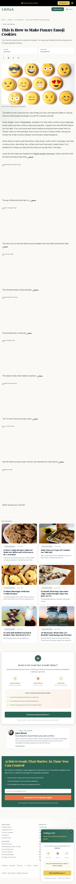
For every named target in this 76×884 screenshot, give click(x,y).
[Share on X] (13, 58)
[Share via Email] (18, 58)
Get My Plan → (63, 3)
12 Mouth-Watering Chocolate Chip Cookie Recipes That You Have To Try (54, 593)
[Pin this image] (59, 167)
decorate (70, 122)
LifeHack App (43, 827)
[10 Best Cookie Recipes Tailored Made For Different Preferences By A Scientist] (19, 533)
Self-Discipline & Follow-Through (11, 846)
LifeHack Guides (6, 827)
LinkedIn (35, 865)
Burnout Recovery (7, 844)
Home (3, 20)
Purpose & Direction (7, 849)
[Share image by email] (70, 167)
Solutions (6, 841)
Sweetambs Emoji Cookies (18, 106)
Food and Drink (19, 20)
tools (18, 116)
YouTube (28, 865)
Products (43, 824)
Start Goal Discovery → (57, 873)
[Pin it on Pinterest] (8, 58)
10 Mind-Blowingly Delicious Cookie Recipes (16, 592)
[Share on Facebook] (4, 58)
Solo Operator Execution (9, 857)
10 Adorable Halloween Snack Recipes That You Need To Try (17, 634)
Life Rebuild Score (7, 830)
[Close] (72, 3)
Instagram (12, 865)
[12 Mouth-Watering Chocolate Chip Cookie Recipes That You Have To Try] (56, 575)
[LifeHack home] (8, 9)
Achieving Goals (6, 838)
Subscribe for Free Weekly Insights (38, 797)
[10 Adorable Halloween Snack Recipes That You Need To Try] (19, 616)
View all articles (20, 746)
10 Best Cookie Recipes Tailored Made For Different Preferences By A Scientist (18, 552)
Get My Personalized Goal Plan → (38, 715)
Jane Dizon (6, 52)
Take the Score (58, 9)
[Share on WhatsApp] (67, 167)
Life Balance (5, 835)
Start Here (6, 824)
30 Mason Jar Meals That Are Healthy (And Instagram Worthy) (56, 634)
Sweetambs (26, 122)
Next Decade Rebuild (8, 854)
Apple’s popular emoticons (44, 153)
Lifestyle (9, 20)
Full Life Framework (7, 832)
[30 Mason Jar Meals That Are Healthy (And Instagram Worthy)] (56, 616)
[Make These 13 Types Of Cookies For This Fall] (56, 533)
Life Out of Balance (7, 852)
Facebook (5, 865)
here (26, 131)
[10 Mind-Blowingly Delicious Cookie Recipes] (19, 575)
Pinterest (19, 865)
